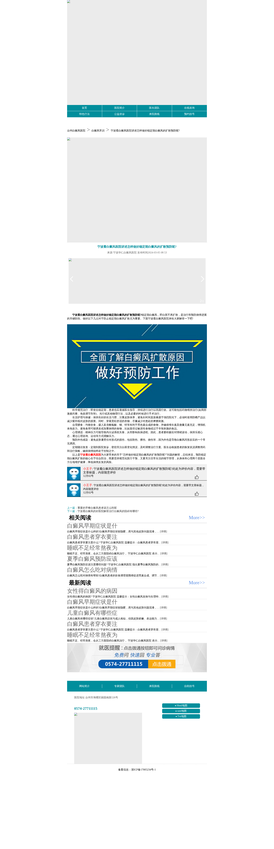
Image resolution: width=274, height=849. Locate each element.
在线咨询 (189, 107)
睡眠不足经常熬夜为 (92, 548)
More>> (197, 517)
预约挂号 (189, 114)
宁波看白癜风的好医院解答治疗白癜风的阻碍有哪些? (108, 511)
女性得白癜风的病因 (92, 591)
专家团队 (119, 686)
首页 (84, 107)
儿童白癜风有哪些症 (92, 613)
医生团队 (154, 107)
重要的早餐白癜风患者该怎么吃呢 (97, 507)
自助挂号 (189, 686)
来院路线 (154, 114)
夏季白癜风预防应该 (92, 559)
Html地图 (182, 705)
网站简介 (84, 686)
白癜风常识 (98, 130)
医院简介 (119, 107)
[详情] (163, 531)
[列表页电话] (137, 657)
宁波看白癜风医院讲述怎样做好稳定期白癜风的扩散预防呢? (145, 130)
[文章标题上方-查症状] (137, 189)
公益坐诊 (119, 114)
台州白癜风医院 (76, 130)
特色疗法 (84, 114)
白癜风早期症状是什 (92, 526)
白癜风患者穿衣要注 (92, 537)
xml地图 (182, 711)
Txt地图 (181, 716)
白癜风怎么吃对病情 (92, 570)
